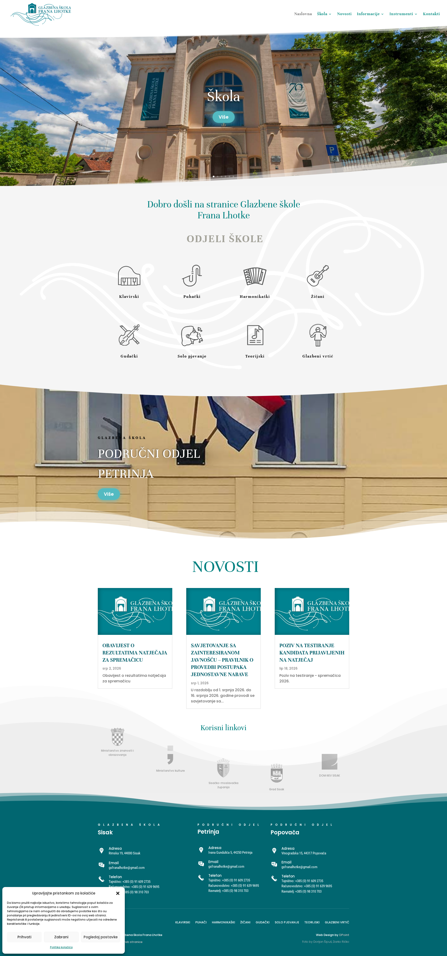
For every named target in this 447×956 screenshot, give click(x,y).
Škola (322, 13)
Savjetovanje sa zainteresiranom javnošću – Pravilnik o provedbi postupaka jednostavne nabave (222, 660)
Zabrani (61, 937)
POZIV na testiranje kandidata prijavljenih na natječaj (312, 652)
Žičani (245, 922)
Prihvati (24, 937)
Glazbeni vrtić (337, 922)
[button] (117, 893)
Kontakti (431, 13)
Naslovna (303, 13)
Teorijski (312, 922)
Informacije (368, 13)
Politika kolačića (61, 947)
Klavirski (182, 922)
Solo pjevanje (287, 922)
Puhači (201, 922)
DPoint (344, 935)
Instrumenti (401, 13)
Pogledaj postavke (101, 937)
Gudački (263, 922)
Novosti (344, 13)
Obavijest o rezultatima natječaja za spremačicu (134, 652)
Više (109, 494)
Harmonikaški (223, 922)
